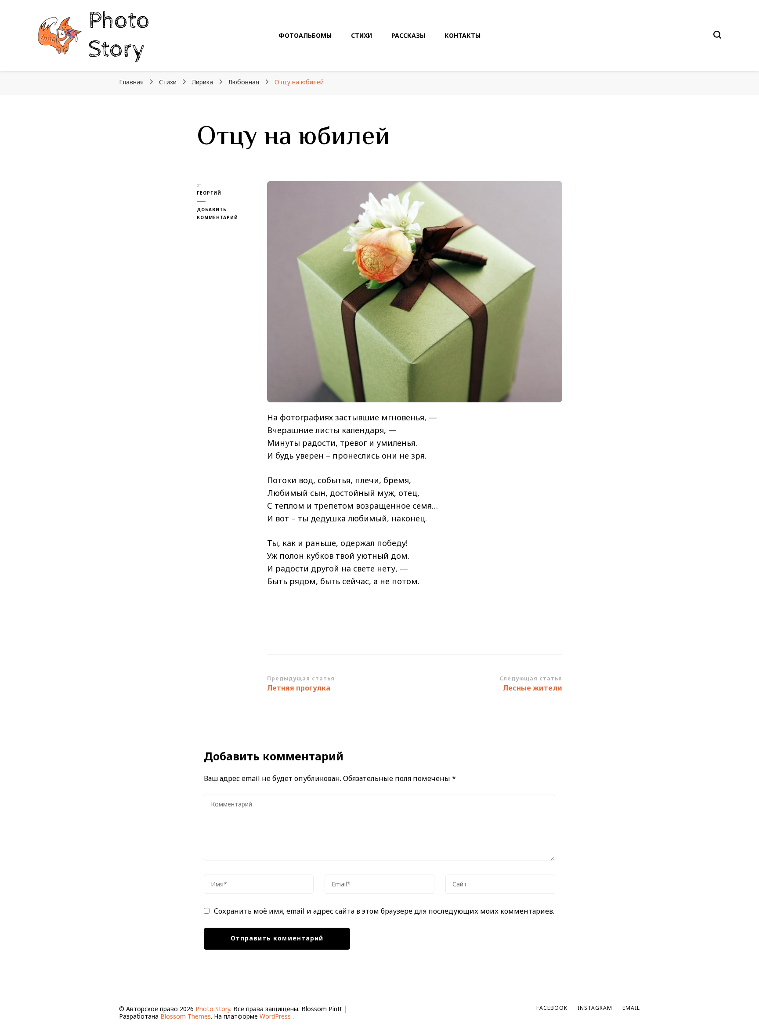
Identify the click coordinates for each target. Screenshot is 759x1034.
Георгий (209, 193)
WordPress (275, 1016)
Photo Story (119, 35)
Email (631, 1008)
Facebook (551, 1008)
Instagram (595, 1008)
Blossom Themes (185, 1016)
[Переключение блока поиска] (717, 35)
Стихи (361, 35)
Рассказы (408, 35)
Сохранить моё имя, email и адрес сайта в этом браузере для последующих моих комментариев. (384, 911)
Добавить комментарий (225, 213)
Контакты (463, 35)
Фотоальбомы (305, 35)
